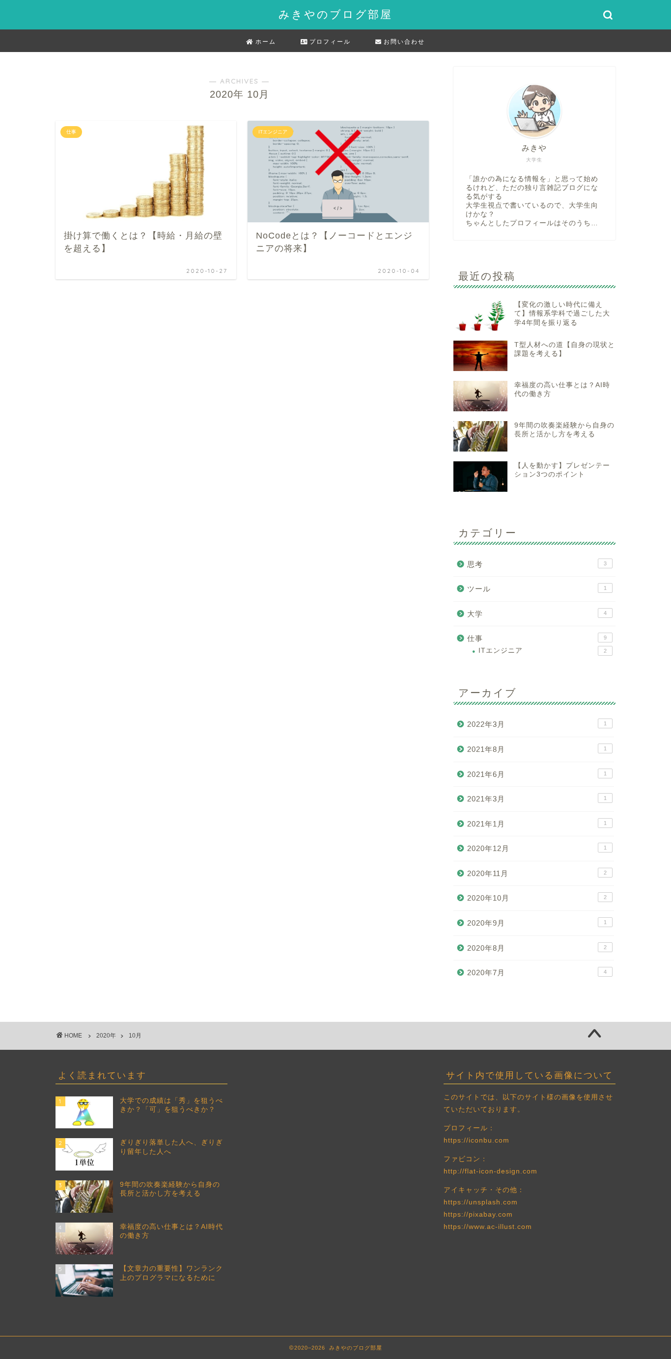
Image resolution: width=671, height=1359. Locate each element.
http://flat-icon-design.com (490, 1171)
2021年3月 (537, 799)
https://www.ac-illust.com (488, 1226)
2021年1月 (537, 824)
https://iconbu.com (476, 1140)
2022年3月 (537, 724)
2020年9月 (537, 923)
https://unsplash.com (481, 1202)
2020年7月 (537, 972)
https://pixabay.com (478, 1214)
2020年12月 (537, 848)
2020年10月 (537, 898)
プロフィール (329, 41)
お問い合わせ (403, 41)
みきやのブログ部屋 (335, 14)
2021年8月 (537, 749)
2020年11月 (537, 873)
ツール (537, 589)
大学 (537, 614)
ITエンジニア (542, 650)
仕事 (537, 638)
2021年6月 (537, 774)
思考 (537, 564)
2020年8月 (537, 948)
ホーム (264, 41)
